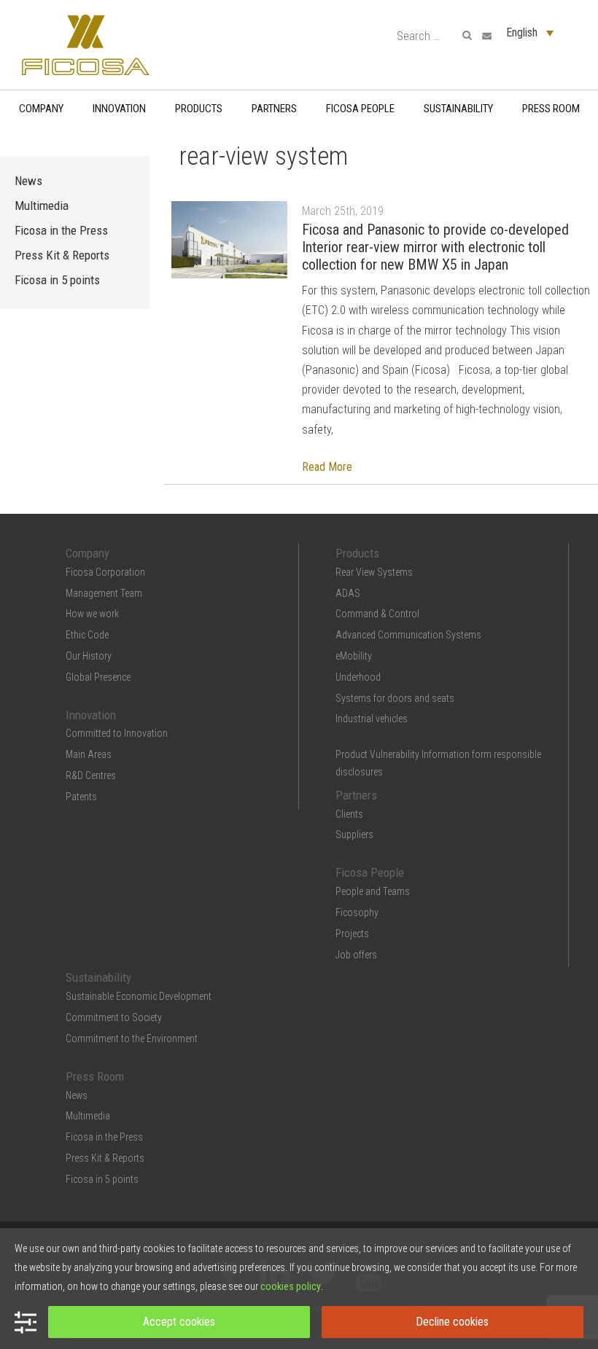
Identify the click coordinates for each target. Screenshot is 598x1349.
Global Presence (98, 677)
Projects (352, 933)
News (28, 180)
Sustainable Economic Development (138, 996)
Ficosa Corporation (105, 572)
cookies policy (290, 1286)
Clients (349, 814)
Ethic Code (87, 635)
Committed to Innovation (117, 733)
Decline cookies (452, 1322)
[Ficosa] (86, 44)
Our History (89, 656)
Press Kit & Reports (62, 255)
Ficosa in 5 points (57, 280)
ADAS (347, 593)
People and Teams (372, 891)
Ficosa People (360, 108)
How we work (92, 613)
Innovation (119, 108)
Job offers (356, 955)
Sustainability (458, 108)
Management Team (104, 593)
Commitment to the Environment (132, 1038)
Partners (274, 108)
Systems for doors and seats (394, 698)
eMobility (353, 656)
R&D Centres (91, 775)
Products (198, 108)
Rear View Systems (374, 572)
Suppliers (354, 834)
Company (41, 108)
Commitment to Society (114, 1017)
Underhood (358, 677)
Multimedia (42, 205)
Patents (81, 796)
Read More (327, 467)
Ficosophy (356, 912)
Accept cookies (179, 1322)
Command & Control (377, 613)
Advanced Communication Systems (408, 635)
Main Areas (89, 754)
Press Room (551, 108)
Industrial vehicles (371, 718)
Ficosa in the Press (61, 230)
